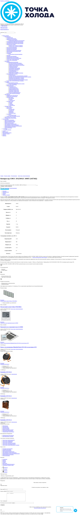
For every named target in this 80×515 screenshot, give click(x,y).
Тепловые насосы (8, 106)
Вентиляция (7, 61)
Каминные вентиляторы (13, 71)
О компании (5, 128)
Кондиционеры (8, 36)
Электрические (12, 100)
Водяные (10, 99)
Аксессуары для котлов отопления (13, 93)
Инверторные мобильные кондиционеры (16, 40)
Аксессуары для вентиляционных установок (15, 80)
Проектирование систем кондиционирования (13, 125)
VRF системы (9, 52)
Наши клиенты (5, 131)
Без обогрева (11, 98)
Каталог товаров (6, 35)
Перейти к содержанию (4, 0)
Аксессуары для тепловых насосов (13, 116)
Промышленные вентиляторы (12, 62)
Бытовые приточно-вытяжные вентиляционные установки (20, 76)
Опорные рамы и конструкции (8, 431)
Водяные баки (11, 109)
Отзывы (4, 130)
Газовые (10, 103)
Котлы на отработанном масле (14, 92)
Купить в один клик (8, 186)
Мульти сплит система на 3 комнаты (16, 46)
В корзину (2, 186)
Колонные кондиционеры (12, 49)
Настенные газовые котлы (14, 90)
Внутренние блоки (12, 115)
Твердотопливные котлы (13, 88)
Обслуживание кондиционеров (10, 123)
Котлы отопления (10, 85)
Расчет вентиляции (8, 127)
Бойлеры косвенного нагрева (12, 82)
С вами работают (8, 129)
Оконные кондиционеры (11, 38)
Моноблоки (11, 112)
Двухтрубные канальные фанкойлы (15, 54)
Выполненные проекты (7, 132)
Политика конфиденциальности (9, 464)
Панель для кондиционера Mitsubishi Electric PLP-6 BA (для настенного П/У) (14, 343)
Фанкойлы (9, 53)
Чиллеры (8, 55)
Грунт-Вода (9, 114)
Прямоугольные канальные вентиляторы (16, 65)
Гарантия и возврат (6, 194)
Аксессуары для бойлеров (12, 84)
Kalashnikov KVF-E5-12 (4, 412)
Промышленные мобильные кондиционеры (15, 41)
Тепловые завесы (10, 97)
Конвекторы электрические (12, 96)
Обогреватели (7, 94)
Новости (4, 134)
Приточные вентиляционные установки (16, 78)
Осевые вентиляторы (13, 67)
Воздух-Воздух (10, 107)
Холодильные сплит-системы (10, 117)
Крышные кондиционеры (11, 56)
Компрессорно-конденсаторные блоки (14, 58)
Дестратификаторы (12, 70)
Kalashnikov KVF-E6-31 (4, 364)
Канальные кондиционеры (12, 48)
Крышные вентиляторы (13, 66)
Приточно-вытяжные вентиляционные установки (18, 79)
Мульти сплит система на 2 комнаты (16, 45)
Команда (4, 460)
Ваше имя (2, 489)
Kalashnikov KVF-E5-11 (4, 388)
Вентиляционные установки (12, 73)
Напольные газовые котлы (14, 91)
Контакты (4, 135)
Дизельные (11, 104)
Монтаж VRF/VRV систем (10, 121)
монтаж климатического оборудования (40, 257)
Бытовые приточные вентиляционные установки (18, 75)
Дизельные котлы (12, 86)
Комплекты (11, 111)
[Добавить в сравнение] (0, 187)
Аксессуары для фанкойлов (12, 60)
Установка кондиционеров (7, 448)
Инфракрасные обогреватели (12, 95)
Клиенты (4, 461)
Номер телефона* (3, 491)
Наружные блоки (12, 113)
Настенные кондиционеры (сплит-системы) (15, 43)
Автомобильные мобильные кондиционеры (15, 42)
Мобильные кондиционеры (12, 39)
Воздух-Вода (9, 108)
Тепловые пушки (10, 101)
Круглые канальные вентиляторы (15, 63)
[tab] (41, 191)
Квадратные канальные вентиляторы (16, 64)
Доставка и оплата (6, 133)
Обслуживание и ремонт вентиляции (12, 124)
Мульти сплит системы (11, 44)
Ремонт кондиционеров (9, 122)
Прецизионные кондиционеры (12, 57)
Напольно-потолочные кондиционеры (14, 50)
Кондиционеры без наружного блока (14, 51)
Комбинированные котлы (14, 89)
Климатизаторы (10, 37)
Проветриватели (12, 74)
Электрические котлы (13, 87)
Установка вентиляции (7, 449)
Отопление (7, 81)
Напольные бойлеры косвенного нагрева (16, 83)
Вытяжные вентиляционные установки (16, 77)
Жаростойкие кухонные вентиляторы (16, 72)
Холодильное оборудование (8, 430)
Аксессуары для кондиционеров (13, 59)
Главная (1, 175)
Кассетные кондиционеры (12, 47)
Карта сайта (5, 463)
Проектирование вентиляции (10, 126)
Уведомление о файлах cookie (8, 465)
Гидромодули (11, 110)
